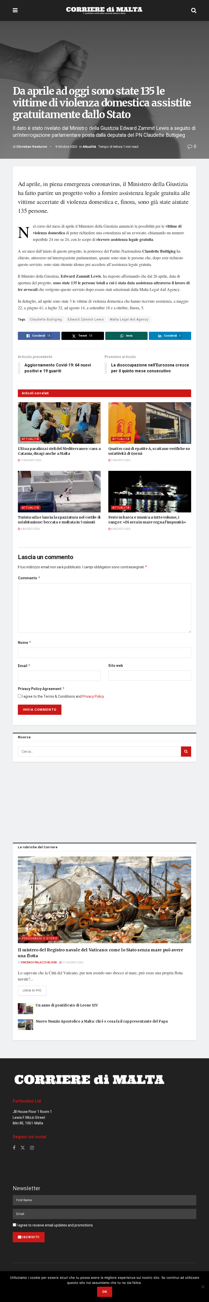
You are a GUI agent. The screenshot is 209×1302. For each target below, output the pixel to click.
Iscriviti (31, 1237)
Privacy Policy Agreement (41, 689)
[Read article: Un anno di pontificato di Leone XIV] (25, 1008)
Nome (24, 642)
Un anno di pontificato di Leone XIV (67, 1005)
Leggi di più (34, 990)
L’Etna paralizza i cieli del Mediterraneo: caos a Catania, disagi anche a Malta (59, 451)
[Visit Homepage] (104, 10)
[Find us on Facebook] (14, 1148)
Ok (104, 1291)
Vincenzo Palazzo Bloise (39, 962)
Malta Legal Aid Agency (129, 319)
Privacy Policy (93, 696)
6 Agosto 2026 (30, 529)
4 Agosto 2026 (120, 529)
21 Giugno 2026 (72, 962)
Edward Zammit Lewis (86, 319)
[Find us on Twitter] (22, 1148)
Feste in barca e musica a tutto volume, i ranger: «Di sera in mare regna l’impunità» (147, 520)
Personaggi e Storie (39, 938)
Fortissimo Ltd (27, 1101)
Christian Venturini (31, 146)
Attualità (89, 146)
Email (24, 666)
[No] (202, 1286)
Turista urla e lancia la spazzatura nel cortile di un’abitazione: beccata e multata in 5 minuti (59, 520)
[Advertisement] (104, 801)
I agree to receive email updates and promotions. (55, 1225)
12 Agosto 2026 (30, 460)
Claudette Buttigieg (46, 319)
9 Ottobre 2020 (66, 146)
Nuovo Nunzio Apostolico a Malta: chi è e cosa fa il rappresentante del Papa (102, 1021)
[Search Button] (193, 10)
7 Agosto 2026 (120, 460)
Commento (29, 578)
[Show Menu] (15, 10)
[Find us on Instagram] (32, 1148)
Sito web (115, 665)
